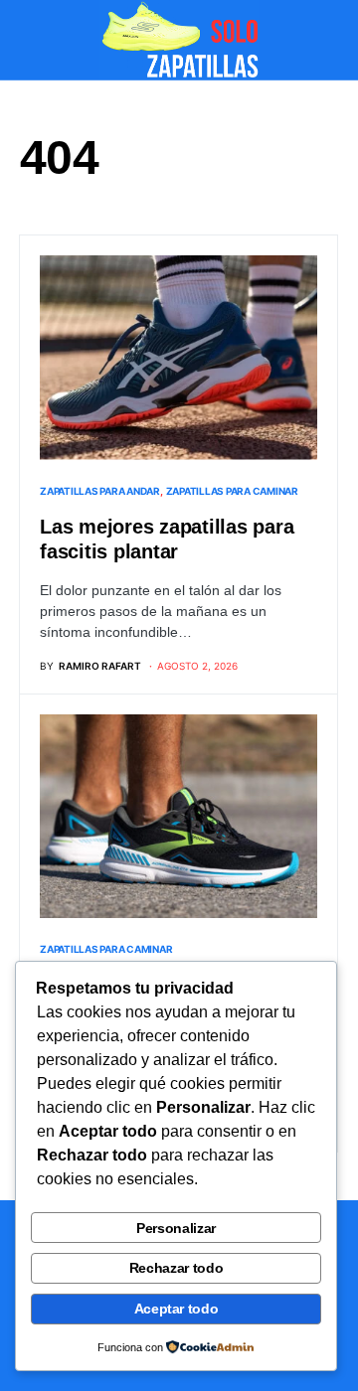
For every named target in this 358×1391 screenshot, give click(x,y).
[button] (26, 40)
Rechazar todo (176, 1268)
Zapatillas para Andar (100, 491)
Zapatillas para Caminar (232, 491)
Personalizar (176, 1228)
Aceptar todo (176, 1308)
